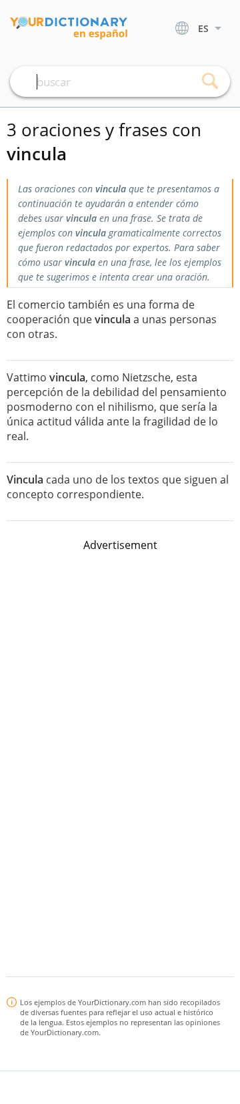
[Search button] (210, 81)
